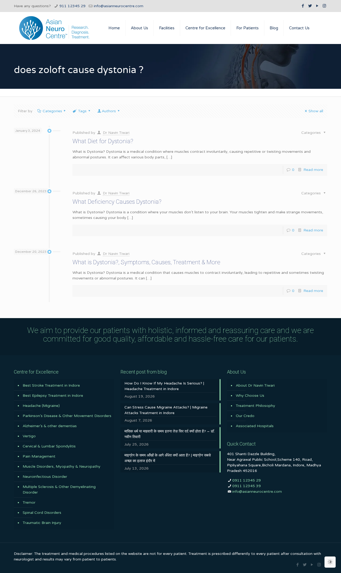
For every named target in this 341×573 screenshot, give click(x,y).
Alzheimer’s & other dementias (50, 426)
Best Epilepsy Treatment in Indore (53, 395)
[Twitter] (310, 5)
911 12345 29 (72, 6)
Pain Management (39, 456)
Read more (313, 169)
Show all (315, 111)
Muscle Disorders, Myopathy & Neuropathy (61, 466)
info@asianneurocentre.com (118, 6)
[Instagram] (324, 5)
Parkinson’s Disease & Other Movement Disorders (67, 416)
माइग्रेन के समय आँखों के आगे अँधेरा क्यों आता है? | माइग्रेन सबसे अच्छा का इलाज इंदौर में (167, 458)
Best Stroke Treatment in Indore (51, 385)
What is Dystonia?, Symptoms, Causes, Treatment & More (146, 262)
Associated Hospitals (255, 426)
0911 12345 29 (246, 480)
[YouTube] (317, 5)
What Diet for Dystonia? (102, 141)
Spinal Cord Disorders (42, 512)
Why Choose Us (250, 395)
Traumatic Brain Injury (42, 522)
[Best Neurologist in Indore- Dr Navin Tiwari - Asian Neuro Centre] (54, 28)
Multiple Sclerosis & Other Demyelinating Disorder (59, 489)
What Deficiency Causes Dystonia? (116, 201)
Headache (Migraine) (41, 405)
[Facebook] (303, 5)
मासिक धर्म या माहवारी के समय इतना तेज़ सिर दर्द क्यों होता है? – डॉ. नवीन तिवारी (169, 434)
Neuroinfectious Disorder (45, 476)
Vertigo (29, 436)
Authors (109, 111)
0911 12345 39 (246, 486)
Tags (82, 111)
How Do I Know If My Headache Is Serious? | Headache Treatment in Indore (164, 386)
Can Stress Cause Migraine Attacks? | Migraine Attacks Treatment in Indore (166, 410)
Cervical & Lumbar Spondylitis (49, 446)
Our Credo (245, 416)
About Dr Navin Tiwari (255, 385)
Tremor (29, 502)
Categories (52, 111)
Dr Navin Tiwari (116, 132)
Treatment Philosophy (255, 405)
